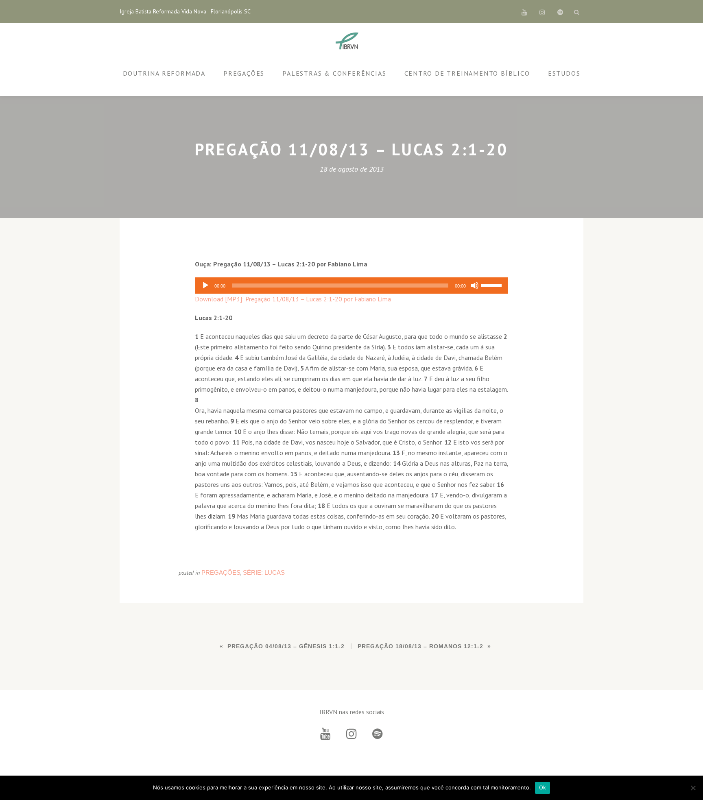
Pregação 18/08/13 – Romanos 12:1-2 (420, 646)
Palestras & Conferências (334, 73)
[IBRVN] (348, 41)
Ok (542, 787)
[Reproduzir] (205, 285)
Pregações (243, 73)
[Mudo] (475, 285)
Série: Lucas (264, 572)
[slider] (492, 284)
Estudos (564, 73)
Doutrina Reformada (164, 73)
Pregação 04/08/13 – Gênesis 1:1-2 (286, 646)
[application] (351, 285)
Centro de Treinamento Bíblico (467, 73)
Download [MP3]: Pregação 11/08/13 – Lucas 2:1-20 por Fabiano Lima (293, 299)
